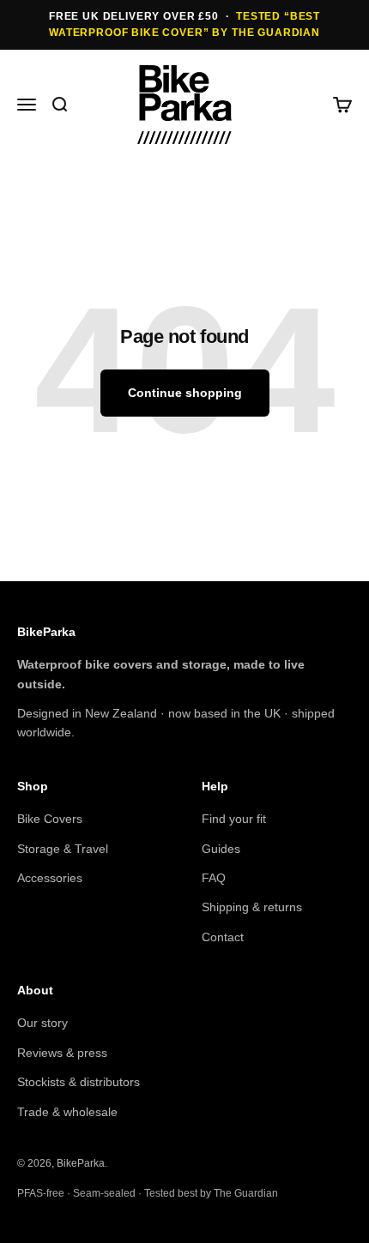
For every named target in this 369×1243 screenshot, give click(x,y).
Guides (221, 849)
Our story (42, 1023)
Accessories (49, 878)
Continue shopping (185, 392)
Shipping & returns (252, 907)
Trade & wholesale (67, 1112)
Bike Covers (49, 819)
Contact (223, 937)
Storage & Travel (62, 849)
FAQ (214, 878)
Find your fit (234, 819)
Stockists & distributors (78, 1082)
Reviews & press (62, 1053)
